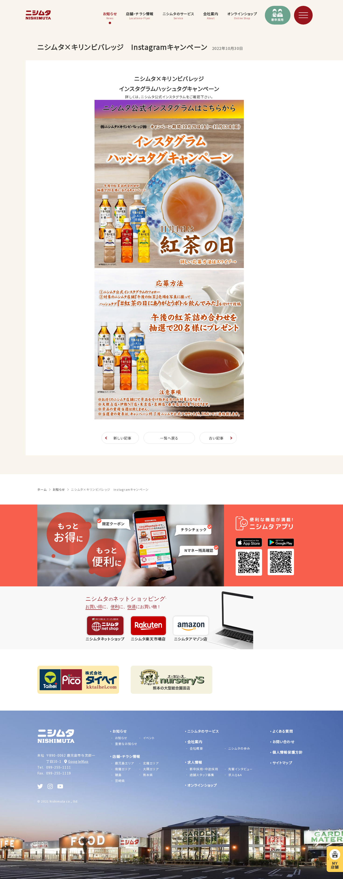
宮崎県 (120, 780)
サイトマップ (282, 762)
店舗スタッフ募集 (202, 775)
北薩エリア (151, 763)
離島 (118, 775)
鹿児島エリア (124, 763)
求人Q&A (235, 775)
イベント (149, 738)
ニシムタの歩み (239, 748)
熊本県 (148, 775)
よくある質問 (283, 731)
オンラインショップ (202, 785)
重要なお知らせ (126, 743)
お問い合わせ (283, 741)
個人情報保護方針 (288, 752)
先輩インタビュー (240, 769)
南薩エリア (123, 769)
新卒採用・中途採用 (204, 769)
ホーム (42, 489)
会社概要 (196, 748)
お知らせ (59, 489)
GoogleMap (78, 761)
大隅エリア (151, 769)
